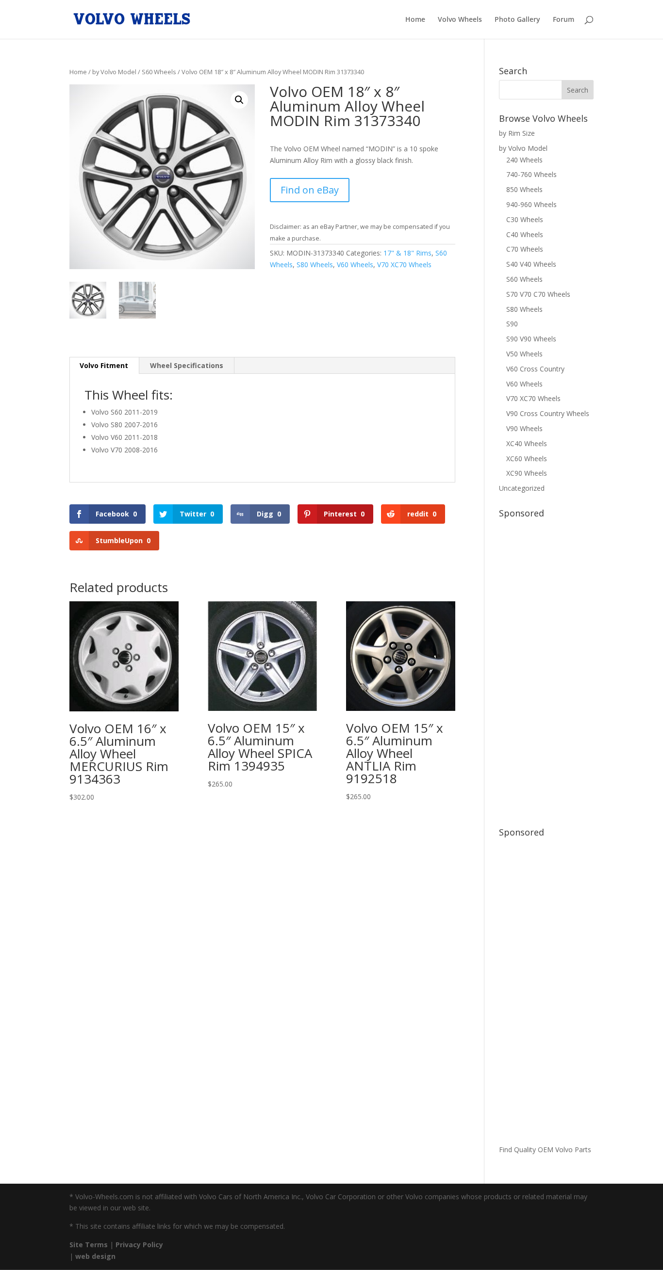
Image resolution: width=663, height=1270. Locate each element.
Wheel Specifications (186, 365)
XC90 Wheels (526, 473)
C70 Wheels (524, 249)
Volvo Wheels (460, 20)
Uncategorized (522, 488)
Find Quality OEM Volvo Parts (545, 1149)
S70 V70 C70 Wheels (538, 294)
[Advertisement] (546, 667)
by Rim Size (517, 133)
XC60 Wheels (526, 458)
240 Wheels (524, 159)
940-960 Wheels (531, 204)
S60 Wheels (159, 71)
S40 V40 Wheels (531, 264)
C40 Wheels (524, 234)
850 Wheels (524, 189)
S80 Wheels (315, 264)
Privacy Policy (139, 1244)
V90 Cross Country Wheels (547, 413)
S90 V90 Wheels (531, 338)
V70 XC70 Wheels (404, 264)
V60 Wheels (355, 264)
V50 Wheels (524, 353)
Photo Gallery (517, 20)
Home (415, 20)
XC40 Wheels (526, 443)
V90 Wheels (524, 428)
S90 (512, 323)
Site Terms (88, 1244)
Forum (563, 20)
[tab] (104, 365)
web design (95, 1256)
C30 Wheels (524, 219)
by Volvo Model (114, 71)
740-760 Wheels (531, 174)
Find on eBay (310, 189)
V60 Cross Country (535, 368)
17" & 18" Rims (407, 252)
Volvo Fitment (104, 365)
